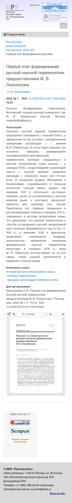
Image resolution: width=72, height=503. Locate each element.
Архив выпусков (16, 46)
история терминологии (21, 276)
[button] (15, 34)
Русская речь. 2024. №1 (20, 50)
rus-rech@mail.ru (41, 489)
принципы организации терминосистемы (32, 280)
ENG (63, 26)
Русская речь (14, 42)
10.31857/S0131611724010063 (47, 98)
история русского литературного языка (30, 272)
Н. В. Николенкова (18, 92)
